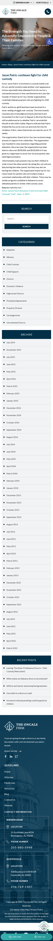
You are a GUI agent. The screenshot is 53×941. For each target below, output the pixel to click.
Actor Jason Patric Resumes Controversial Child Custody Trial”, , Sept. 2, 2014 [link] (25, 192)
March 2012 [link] (11, 648)
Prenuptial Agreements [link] (16, 300)
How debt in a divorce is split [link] (19, 693)
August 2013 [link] (12, 524)
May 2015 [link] (11, 371)
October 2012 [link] (12, 597)
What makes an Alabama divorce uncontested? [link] (27, 678)
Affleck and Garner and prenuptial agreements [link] (26, 686)
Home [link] (4, 64)
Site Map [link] (25, 909)
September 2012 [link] (13, 604)
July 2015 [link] (10, 357)
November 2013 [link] (13, 502)
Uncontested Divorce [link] (15, 322)
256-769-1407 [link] (22, 886)
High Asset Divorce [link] (15, 293)
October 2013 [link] (12, 510)
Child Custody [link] (12, 264)
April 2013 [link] (11, 553)
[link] (49, 41)
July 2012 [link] (10, 619)
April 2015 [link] (11, 379)
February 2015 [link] (12, 393)
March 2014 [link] (11, 473)
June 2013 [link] (10, 539)
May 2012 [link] (11, 633)
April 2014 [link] (11, 466)
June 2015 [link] (10, 364)
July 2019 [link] (10, 342)
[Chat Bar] (26, 937)
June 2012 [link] (10, 626)
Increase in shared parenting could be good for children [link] (26, 702)
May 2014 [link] (11, 459)
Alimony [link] (10, 257)
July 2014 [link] (10, 444)
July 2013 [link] (10, 531)
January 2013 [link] (12, 575)
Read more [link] (10, 751)
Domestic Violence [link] (14, 286)
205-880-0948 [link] (48, 11)
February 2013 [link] (12, 568)
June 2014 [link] (10, 451)
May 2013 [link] (11, 546)
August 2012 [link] (12, 611)
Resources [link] (9, 788)
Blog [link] (10, 64)
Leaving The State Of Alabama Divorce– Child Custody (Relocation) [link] (26, 670)
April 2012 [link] (11, 641)
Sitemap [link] (8, 805)
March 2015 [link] (11, 386)
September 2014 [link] (13, 430)
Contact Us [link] (9, 799)
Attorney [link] (8, 777)
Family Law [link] (9, 783)
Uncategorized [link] (13, 315)
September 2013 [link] (13, 517)
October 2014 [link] (12, 422)
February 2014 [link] (12, 481)
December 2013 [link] (13, 495)
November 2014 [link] (13, 415)
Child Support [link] (12, 271)
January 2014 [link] (12, 488)
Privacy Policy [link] (36, 909)
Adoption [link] (10, 250)
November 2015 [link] (13, 350)
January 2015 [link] (12, 400)
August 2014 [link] (12, 437)
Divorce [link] (10, 279)
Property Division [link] (14, 308)
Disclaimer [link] (15, 909)
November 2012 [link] (13, 590)
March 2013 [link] (11, 561)
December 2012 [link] (13, 582)
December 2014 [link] (13, 408)
